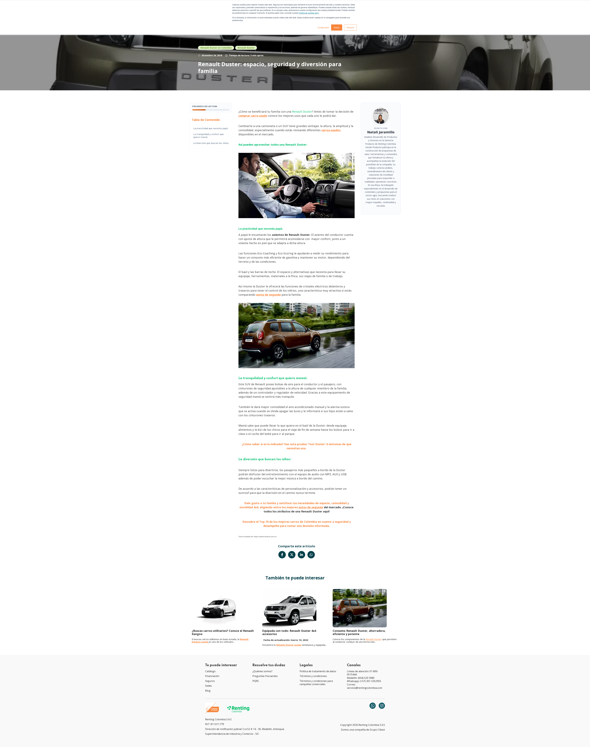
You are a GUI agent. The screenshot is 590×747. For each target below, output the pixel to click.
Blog (207, 690)
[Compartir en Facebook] (282, 554)
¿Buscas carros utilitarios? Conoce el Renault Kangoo (223, 632)
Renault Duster (246, 47)
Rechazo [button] (350, 27)
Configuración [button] (323, 27)
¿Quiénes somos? (262, 671)
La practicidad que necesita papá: (210, 128)
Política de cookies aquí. (309, 13)
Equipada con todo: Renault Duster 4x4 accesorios (289, 632)
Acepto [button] (337, 27)
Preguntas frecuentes (265, 676)
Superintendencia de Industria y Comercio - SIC (232, 733)
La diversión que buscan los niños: (211, 143)
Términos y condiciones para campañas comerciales (316, 682)
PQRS (255, 681)
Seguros (210, 681)
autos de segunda (311, 507)
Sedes (208, 685)
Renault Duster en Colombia (216, 47)
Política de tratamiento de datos (318, 671)
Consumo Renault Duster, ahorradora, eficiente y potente (359, 632)
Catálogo (210, 671)
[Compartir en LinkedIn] (301, 554)
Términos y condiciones (313, 676)
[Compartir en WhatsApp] (311, 554)
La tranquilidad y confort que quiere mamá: (208, 136)
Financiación (212, 676)
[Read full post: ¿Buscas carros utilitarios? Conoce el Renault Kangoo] (224, 608)
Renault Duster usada (288, 644)
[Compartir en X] (291, 554)
